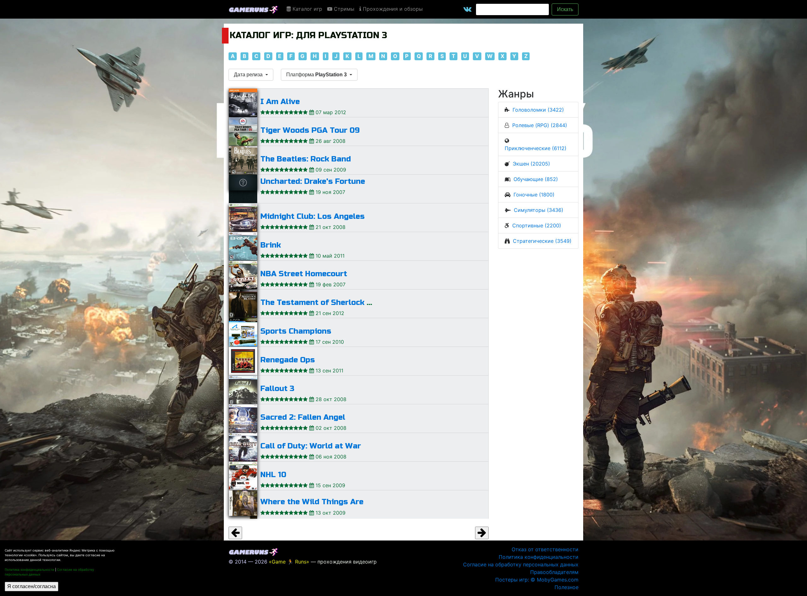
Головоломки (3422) (538, 110)
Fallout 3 (277, 388)
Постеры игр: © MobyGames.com (536, 579)
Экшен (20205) (531, 164)
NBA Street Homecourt (303, 273)
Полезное (566, 587)
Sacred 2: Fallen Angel (302, 417)
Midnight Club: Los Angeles (312, 216)
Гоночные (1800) (534, 194)
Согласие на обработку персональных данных (520, 564)
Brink (270, 245)
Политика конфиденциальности (29, 569)
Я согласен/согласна (31, 586)
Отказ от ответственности (545, 549)
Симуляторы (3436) (538, 210)
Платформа (316, 74)
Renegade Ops (287, 360)
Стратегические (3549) (542, 241)
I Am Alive (280, 101)
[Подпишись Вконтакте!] (467, 9)
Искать (565, 9)
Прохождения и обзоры (392, 9)
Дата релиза (249, 74)
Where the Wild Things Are (311, 501)
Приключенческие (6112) (535, 148)
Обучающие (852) (536, 179)
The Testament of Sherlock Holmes (327, 302)
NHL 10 (273, 474)
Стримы (343, 9)
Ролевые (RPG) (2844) (539, 125)
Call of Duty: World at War (310, 446)
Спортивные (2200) (536, 225)
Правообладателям (554, 572)
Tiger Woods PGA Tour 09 (310, 130)
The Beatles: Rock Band (305, 159)
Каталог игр (306, 9)
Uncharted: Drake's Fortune (312, 181)
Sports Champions (295, 331)
